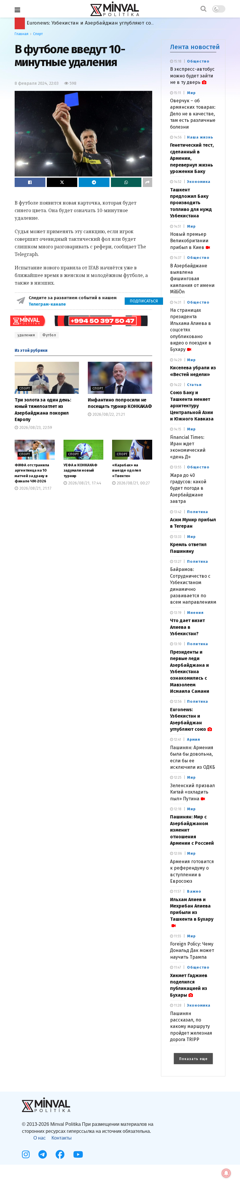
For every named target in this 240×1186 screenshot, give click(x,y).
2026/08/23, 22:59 (35, 427)
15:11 (177, 93)
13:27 (177, 562)
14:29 (177, 360)
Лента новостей (195, 47)
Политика (197, 512)
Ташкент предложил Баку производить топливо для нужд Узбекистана (191, 203)
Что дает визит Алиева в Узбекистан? (187, 627)
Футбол (49, 335)
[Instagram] (26, 1154)
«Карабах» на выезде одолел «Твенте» (126, 470)
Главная (21, 34)
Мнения (195, 612)
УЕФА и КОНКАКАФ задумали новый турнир (80, 470)
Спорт (38, 34)
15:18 (177, 61)
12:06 (177, 853)
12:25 (177, 777)
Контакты (62, 1137)
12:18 (177, 809)
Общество (198, 61)
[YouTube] (78, 1154)
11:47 (177, 967)
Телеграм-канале (48, 304)
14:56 (177, 137)
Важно (194, 891)
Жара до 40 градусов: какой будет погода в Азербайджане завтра (188, 488)
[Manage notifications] (226, 1173)
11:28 (177, 1005)
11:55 (177, 936)
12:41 (177, 739)
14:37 (177, 258)
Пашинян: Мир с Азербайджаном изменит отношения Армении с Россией (117, 23)
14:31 (177, 302)
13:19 (177, 613)
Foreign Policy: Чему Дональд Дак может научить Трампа (192, 950)
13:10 (177, 644)
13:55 (177, 467)
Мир (191, 93)
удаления (26, 335)
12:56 (177, 702)
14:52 (177, 182)
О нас (39, 1137)
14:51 (177, 226)
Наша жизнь (200, 137)
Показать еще (193, 1059)
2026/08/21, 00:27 (133, 483)
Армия (193, 739)
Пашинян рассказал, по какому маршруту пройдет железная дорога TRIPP (191, 1027)
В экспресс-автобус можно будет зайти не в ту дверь (192, 75)
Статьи (194, 384)
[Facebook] (60, 1154)
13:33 (177, 537)
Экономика (198, 181)
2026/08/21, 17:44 (84, 483)
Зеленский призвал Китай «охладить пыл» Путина (192, 792)
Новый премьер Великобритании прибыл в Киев (189, 240)
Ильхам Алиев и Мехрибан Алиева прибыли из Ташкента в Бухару (191, 909)
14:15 (177, 429)
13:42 (177, 512)
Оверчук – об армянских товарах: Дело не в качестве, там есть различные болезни (192, 114)
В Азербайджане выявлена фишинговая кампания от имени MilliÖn (192, 279)
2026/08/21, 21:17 (35, 488)
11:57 (177, 891)
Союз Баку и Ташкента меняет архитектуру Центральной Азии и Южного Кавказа (192, 406)
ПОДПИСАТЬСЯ (144, 301)
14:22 (177, 385)
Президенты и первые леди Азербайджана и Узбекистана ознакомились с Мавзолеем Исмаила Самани (189, 671)
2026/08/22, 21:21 (108, 414)
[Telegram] (42, 1154)
